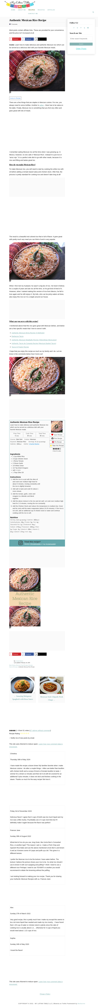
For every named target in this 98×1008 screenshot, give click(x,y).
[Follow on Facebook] (73, 27)
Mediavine (81, 1003)
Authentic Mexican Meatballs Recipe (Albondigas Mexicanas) (34, 340)
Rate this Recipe (58, 445)
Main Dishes (12, 665)
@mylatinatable (35, 544)
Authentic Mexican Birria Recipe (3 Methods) (28, 333)
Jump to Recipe (15, 98)
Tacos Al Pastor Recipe (20, 347)
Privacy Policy (45, 994)
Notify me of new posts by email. (23, 738)
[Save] (10, 93)
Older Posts (81, 49)
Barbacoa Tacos (18, 336)
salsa (41, 105)
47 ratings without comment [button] (40, 730)
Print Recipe (57, 438)
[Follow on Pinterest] (80, 27)
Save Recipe (57, 435)
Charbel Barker (34, 444)
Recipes (26, 665)
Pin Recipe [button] (58, 442)
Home (10, 667)
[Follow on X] (84, 27)
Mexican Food (19, 665)
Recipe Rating (14, 734)
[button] (53, 449)
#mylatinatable (50, 544)
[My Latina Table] (50, 4)
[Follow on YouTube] (88, 27)
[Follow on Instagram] (77, 27)
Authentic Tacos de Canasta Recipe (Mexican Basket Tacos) (34, 343)
